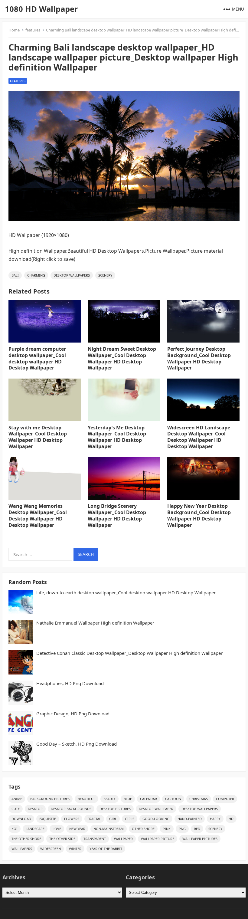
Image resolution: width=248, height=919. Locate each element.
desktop (35, 808)
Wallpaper (123, 838)
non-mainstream (108, 828)
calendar (148, 798)
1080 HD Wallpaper (41, 9)
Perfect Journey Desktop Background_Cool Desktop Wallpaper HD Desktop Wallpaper (199, 358)
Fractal (94, 818)
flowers (71, 818)
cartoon (173, 798)
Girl (113, 818)
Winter (75, 848)
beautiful (86, 798)
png (182, 828)
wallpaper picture (157, 838)
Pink (167, 828)
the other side (62, 838)
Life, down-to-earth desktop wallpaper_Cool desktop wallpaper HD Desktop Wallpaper (126, 593)
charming (36, 275)
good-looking (155, 818)
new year (77, 828)
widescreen (50, 848)
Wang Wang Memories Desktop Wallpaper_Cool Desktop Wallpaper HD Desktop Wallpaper (37, 515)
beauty (109, 798)
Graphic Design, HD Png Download (72, 714)
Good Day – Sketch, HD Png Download (76, 744)
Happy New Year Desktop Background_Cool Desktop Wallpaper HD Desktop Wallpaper (199, 515)
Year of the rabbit (106, 848)
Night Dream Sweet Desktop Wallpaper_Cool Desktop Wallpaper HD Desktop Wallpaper (122, 358)
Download (21, 818)
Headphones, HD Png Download (70, 683)
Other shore (143, 828)
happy (215, 818)
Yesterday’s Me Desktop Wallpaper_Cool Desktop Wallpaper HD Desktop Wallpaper (117, 437)
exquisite (47, 818)
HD (231, 818)
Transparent (94, 838)
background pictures (50, 798)
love (57, 828)
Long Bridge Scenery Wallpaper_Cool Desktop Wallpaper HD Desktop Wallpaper (117, 515)
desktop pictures (115, 808)
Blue (128, 798)
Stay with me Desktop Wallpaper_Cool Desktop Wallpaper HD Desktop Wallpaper (37, 437)
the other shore (26, 838)
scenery (105, 275)
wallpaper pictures (199, 838)
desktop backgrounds (71, 808)
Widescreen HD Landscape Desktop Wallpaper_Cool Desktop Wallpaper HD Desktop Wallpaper (198, 437)
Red (197, 828)
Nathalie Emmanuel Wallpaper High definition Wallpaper (95, 623)
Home (14, 30)
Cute (15, 808)
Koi (14, 828)
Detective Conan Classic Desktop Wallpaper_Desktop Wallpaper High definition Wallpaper (129, 653)
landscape (35, 828)
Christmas (198, 798)
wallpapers (21, 848)
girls (129, 818)
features (32, 30)
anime (16, 798)
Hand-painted (190, 818)
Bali (15, 275)
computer (225, 798)
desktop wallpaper (156, 808)
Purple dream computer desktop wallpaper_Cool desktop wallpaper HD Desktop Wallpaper (37, 358)
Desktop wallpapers (72, 275)
